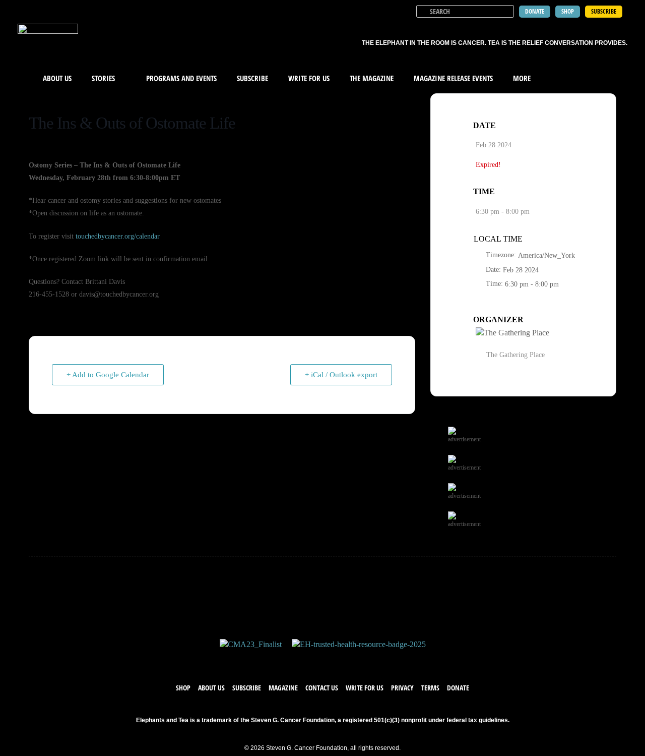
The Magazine (372, 78)
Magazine (283, 687)
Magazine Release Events (453, 78)
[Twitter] (312, 660)
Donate (458, 687)
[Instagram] (333, 660)
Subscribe (252, 78)
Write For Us (309, 78)
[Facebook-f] (292, 660)
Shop (183, 687)
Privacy (402, 687)
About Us (57, 78)
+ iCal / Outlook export (341, 375)
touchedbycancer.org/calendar (118, 236)
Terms (430, 687)
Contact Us (321, 687)
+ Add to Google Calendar (108, 375)
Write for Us (364, 687)
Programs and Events (181, 78)
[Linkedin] (353, 660)
